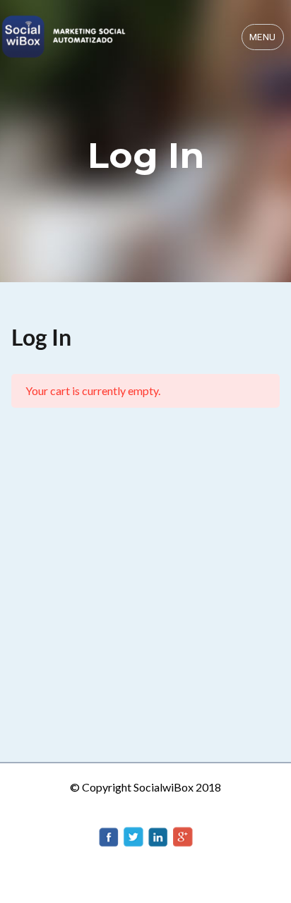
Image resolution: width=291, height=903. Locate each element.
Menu (262, 37)
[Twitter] (133, 835)
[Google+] (183, 835)
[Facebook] (108, 835)
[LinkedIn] (158, 835)
